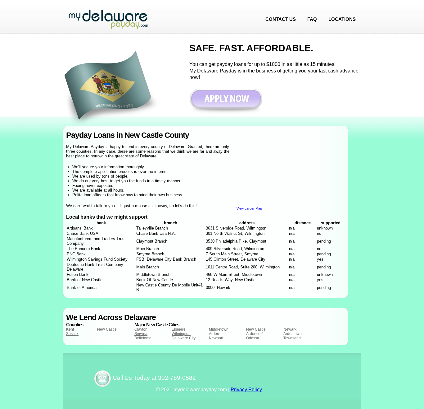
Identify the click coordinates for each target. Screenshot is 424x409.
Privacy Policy (246, 389)
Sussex (72, 334)
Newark (289, 329)
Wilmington (181, 334)
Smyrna (140, 334)
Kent (70, 329)
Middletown (218, 329)
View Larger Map (249, 208)
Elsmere (179, 329)
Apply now (225, 102)
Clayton (140, 329)
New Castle (107, 329)
